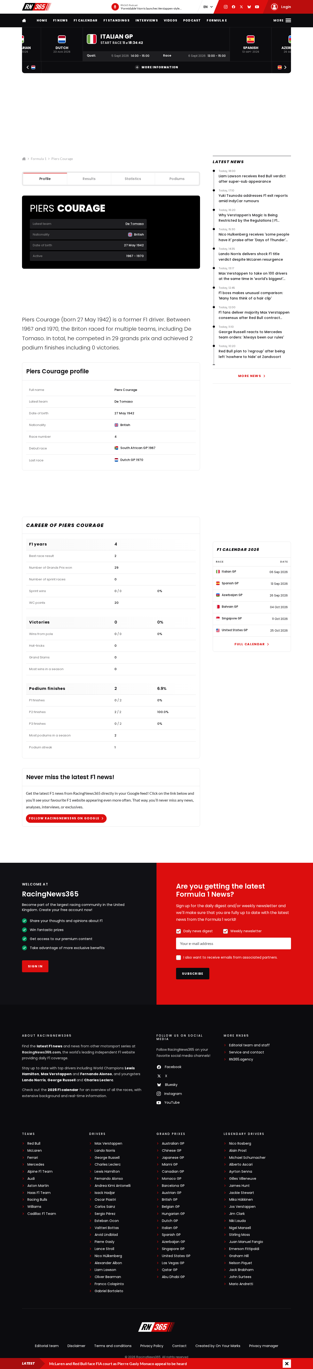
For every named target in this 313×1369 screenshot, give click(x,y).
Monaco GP (171, 1179)
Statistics (133, 178)
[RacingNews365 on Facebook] (233, 7)
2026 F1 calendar (63, 1089)
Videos (170, 20)
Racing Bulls (37, 1200)
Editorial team (47, 1345)
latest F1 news (49, 1046)
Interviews (146, 20)
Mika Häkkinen (241, 1200)
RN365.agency (241, 1059)
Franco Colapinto (109, 1284)
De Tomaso (134, 224)
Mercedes (35, 1164)
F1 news (60, 20)
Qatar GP (170, 1270)
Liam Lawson (105, 1270)
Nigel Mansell (240, 1228)
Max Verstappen (56, 1073)
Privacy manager (263, 1345)
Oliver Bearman (108, 1277)
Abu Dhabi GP (173, 1277)
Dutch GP (170, 1221)
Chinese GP (171, 1151)
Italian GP (170, 1228)
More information (160, 67)
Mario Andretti (241, 1284)
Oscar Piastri (105, 1200)
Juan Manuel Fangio (246, 1242)
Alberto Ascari (241, 1164)
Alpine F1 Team (40, 1172)
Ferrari (32, 1158)
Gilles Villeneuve (242, 1179)
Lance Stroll (104, 1249)
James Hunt (239, 1186)
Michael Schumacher (247, 1158)
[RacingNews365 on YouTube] (257, 7)
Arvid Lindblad (106, 1235)
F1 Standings (116, 20)
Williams (34, 1207)
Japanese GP (173, 1158)
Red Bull (33, 1143)
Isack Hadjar (105, 1193)
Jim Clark (237, 1214)
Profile (45, 178)
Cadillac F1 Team (41, 1214)
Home (42, 20)
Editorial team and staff (249, 1045)
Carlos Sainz (105, 1207)
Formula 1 (38, 159)
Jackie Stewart (241, 1193)
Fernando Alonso (96, 1073)
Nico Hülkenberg (108, 1256)
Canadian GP (173, 1172)
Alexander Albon (108, 1263)
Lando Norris (34, 1080)
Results (89, 178)
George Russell (61, 1080)
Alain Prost (238, 1151)
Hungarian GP (173, 1214)
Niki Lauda (237, 1221)
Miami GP (170, 1164)
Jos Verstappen (242, 1207)
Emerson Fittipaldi (244, 1249)
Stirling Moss (239, 1235)
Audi (31, 1179)
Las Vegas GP (173, 1263)
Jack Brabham (241, 1270)
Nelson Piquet (240, 1263)
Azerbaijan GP (173, 1242)
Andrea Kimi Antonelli (113, 1186)
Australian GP (173, 1143)
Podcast (192, 20)
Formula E (217, 20)
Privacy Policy (151, 1345)
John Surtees (240, 1277)
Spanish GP (171, 1235)
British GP (170, 1200)
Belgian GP (171, 1207)
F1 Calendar (86, 20)
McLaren (34, 1151)
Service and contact (246, 1052)
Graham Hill (239, 1256)
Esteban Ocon (107, 1221)
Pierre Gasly (104, 1242)
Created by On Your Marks (217, 1345)
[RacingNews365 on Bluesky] (249, 7)
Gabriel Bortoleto (109, 1291)
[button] (62, 44)
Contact (179, 1345)
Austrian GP (171, 1193)
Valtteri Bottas (107, 1228)
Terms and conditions (113, 1345)
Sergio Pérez (105, 1214)
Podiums (177, 178)
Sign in (35, 966)
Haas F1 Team (39, 1193)
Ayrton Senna (240, 1172)
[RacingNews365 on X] (241, 7)
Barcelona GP (173, 1186)
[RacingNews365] (36, 7)
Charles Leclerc (98, 1080)
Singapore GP (173, 1249)
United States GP (176, 1256)
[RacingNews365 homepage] (24, 20)
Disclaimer (76, 1345)
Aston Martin (38, 1186)
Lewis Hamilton (107, 1172)
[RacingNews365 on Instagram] (226, 7)
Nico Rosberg (240, 1143)
